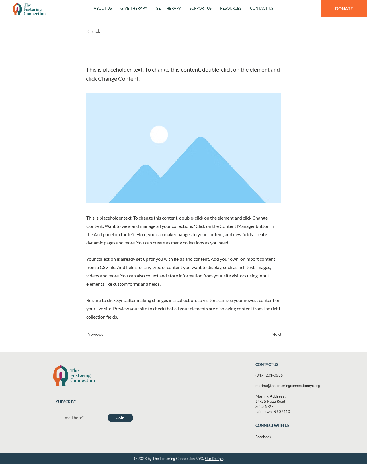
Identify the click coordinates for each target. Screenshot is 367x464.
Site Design (214, 458)
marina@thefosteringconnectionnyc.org (287, 385)
